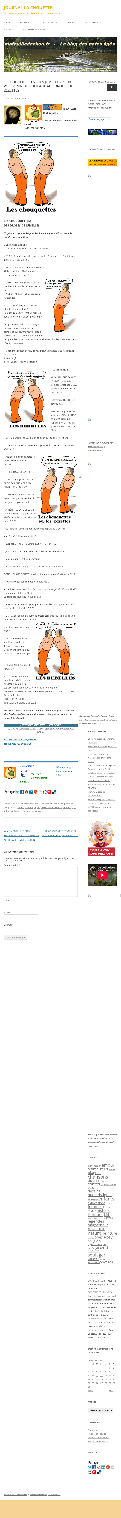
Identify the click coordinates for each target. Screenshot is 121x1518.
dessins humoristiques (51, 807)
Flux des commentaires (98, 1437)
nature (94, 1233)
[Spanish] (92, 115)
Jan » (111, 1390)
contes (94, 1183)
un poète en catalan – (98, 1318)
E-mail (7, 912)
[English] (98, 115)
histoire (103, 1210)
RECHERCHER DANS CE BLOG (101, 81)
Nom (6, 900)
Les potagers (71, 22)
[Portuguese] (105, 115)
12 (97, 1375)
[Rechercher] (112, 87)
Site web (8, 924)
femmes (95, 1206)
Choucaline (38, 803)
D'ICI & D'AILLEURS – (97, 1280)
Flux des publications (97, 1433)
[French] (95, 115)
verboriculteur (106, 1259)
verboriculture (94, 1263)
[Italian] (101, 115)
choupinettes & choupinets (57, 803)
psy (109, 1237)
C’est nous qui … (26, 22)
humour (67, 807)
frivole (92, 1211)
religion (94, 1240)
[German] (108, 115)
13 (101, 1375)
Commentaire (12, 865)
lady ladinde (93, 1218)
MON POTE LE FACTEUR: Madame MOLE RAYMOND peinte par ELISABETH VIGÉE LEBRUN (21, 835)
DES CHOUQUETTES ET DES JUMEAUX (20, 739)
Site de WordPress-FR (98, 1441)
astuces (112, 1169)
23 (114, 1379)
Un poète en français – (98, 1330)
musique (96, 1228)
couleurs (112, 1184)
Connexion (93, 1430)
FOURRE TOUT (10, 29)
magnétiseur (98, 1225)
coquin (37, 807)
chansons (98, 1177)
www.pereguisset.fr (96, 446)
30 (114, 1383)
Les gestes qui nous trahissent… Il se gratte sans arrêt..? (99, 758)
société (94, 1250)
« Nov (90, 1390)
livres (109, 1218)
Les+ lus (102, 1218)
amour (20, 807)
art (106, 1169)
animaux (95, 1168)
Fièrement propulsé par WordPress (45, 1494)
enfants (106, 1199)
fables (108, 1203)
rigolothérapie (97, 1244)
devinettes (93, 1199)
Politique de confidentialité (15, 1494)
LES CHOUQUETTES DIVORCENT (17, 744)
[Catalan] (89, 115)
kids (107, 1214)
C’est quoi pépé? (50, 22)
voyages (106, 1262)
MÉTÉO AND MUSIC (93, 22)
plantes (91, 1238)
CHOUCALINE (37, 811)
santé (104, 1247)
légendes (96, 1221)
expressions (96, 1203)
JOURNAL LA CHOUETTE (28, 7)
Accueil (8, 22)
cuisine (93, 1187)
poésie (100, 1237)
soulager (96, 1255)
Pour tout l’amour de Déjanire (101, 765)
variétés (93, 1258)
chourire (29, 807)
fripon (106, 1207)
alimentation (94, 1165)
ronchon (93, 1247)
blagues (94, 1172)
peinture (109, 1233)
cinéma (103, 1181)
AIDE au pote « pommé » (34, 29)
